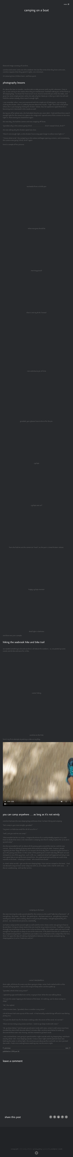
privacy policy (37, 1149)
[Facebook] (51, 1117)
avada (60, 1149)
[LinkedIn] (58, 1117)
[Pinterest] (62, 1117)
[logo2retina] (11, 2)
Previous (7, 1048)
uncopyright (14, 1149)
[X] (55, 1117)
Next (66, 1048)
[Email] (66, 1117)
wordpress (54, 1149)
